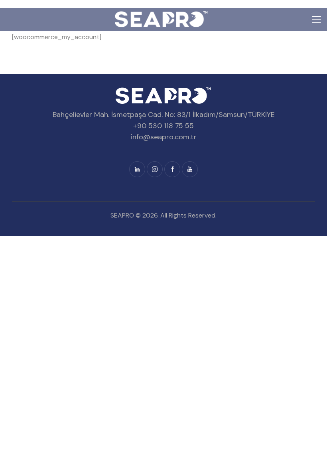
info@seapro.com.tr (164, 137)
